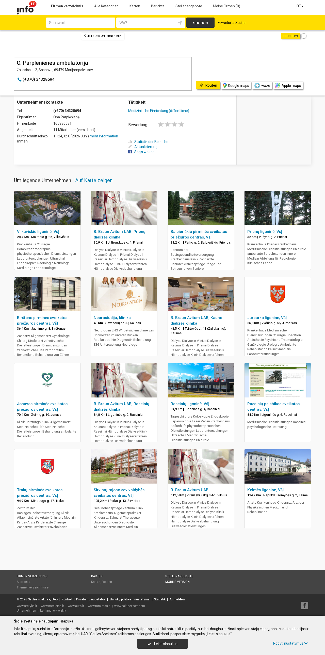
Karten (134, 6)
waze (265, 86)
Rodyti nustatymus (288, 643)
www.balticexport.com (129, 606)
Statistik (160, 599)
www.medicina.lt (52, 606)
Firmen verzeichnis (67, 6)
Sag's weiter (144, 152)
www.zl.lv (59, 610)
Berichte (158, 6)
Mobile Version (177, 582)
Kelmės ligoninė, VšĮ (265, 490)
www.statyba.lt (27, 606)
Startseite (23, 582)
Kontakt (67, 599)
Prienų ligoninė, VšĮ (264, 231)
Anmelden (177, 599)
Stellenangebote (188, 6)
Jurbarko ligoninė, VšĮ (267, 317)
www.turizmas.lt (99, 606)
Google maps (238, 86)
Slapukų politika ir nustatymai (129, 599)
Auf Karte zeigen (93, 180)
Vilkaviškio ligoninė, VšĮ (38, 231)
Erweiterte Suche (232, 23)
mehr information (104, 136)
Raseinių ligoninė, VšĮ (190, 404)
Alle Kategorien (106, 6)
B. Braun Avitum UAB (189, 490)
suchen (200, 22)
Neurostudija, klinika (112, 317)
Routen (107, 582)
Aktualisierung (145, 147)
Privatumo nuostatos (91, 599)
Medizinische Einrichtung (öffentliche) (158, 111)
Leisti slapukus (165, 644)
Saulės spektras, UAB (43, 599)
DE (299, 6)
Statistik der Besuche (151, 142)
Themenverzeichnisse (32, 587)
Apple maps (291, 86)
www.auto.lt (76, 606)
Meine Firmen (226, 6)
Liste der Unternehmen (104, 36)
